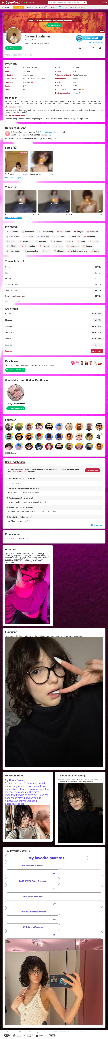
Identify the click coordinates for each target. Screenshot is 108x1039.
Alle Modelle (6, 7)
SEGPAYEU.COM (64, 1032)
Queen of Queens (46, 132)
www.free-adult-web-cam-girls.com (32, 1032)
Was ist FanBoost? (96, 42)
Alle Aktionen (40, 7)
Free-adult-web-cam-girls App (73, 7)
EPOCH (55, 1032)
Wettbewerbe (53, 7)
